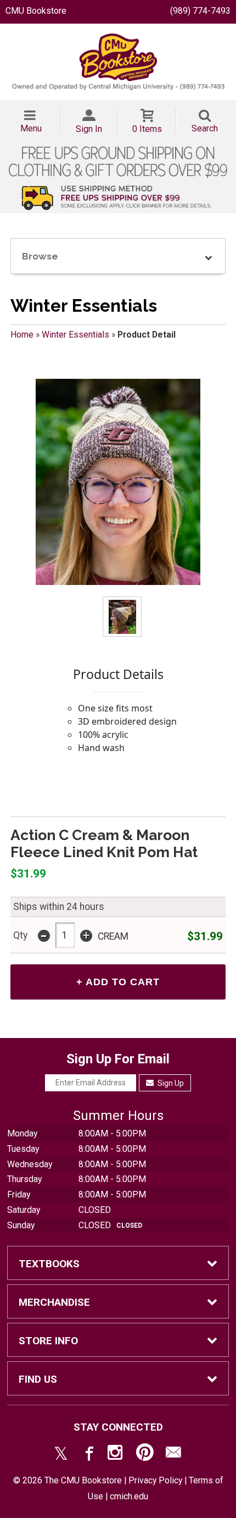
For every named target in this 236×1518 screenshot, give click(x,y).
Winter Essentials (75, 334)
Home (21, 334)
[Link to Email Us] (173, 1455)
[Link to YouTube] (145, 1455)
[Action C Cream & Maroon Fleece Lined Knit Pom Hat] (118, 482)
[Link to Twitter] (61, 1455)
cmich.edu (129, 1496)
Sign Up (170, 1083)
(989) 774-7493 (200, 10)
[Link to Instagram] (116, 1455)
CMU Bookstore (35, 10)
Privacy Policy (155, 1480)
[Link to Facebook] (88, 1455)
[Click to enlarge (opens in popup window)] (122, 617)
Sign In (89, 129)
